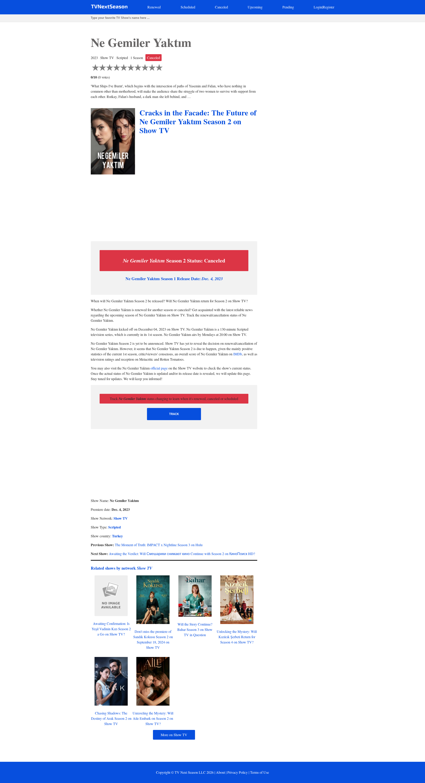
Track (174, 414)
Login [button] (318, 7)
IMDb (237, 354)
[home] (109, 7)
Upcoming (255, 7)
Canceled (221, 7)
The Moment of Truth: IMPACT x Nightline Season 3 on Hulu (159, 544)
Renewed (154, 7)
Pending (288, 7)
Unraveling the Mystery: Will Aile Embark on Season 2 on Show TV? (153, 718)
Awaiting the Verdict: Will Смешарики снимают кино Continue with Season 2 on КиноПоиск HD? (182, 553)
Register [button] (328, 7)
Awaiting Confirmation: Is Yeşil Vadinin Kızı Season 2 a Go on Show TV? (111, 628)
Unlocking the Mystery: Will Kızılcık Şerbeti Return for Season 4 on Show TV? (237, 636)
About (220, 772)
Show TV (121, 518)
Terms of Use (259, 772)
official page (159, 368)
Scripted (114, 527)
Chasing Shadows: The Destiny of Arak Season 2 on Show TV (111, 718)
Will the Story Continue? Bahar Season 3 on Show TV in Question (194, 629)
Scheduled (188, 7)
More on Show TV (174, 734)
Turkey (117, 535)
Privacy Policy (237, 772)
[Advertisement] (174, 207)
